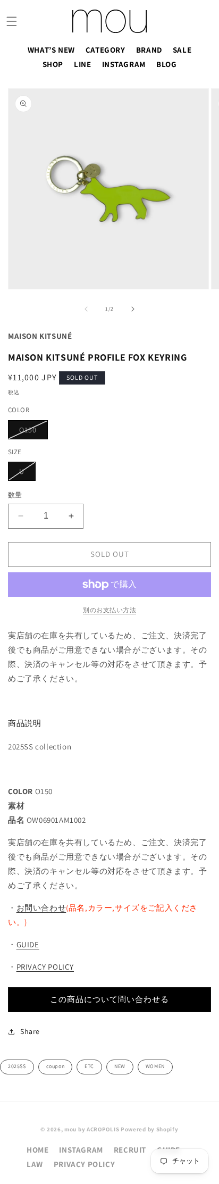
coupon (55, 1066)
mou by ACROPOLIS (91, 1129)
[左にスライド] (86, 309)
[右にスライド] (133, 309)
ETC (89, 1066)
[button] (11, 21)
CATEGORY (105, 50)
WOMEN (155, 1066)
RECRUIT (130, 1150)
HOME (37, 1150)
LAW (35, 1164)
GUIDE (27, 944)
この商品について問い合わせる (109, 999)
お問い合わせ (41, 908)
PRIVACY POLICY (45, 967)
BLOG (166, 64)
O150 (31, 431)
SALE (182, 50)
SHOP (53, 64)
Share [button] (30, 1031)
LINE (82, 64)
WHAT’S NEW (51, 50)
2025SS (17, 1066)
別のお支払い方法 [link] (109, 610)
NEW (119, 1066)
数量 (15, 494)
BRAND (149, 50)
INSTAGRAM (124, 64)
